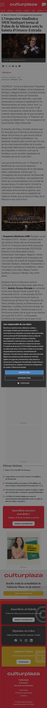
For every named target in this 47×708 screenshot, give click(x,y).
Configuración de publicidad (21, 362)
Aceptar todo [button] (24, 372)
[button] (23, 383)
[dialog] (23, 354)
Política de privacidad (18, 367)
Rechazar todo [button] (24, 378)
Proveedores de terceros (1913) (14, 346)
